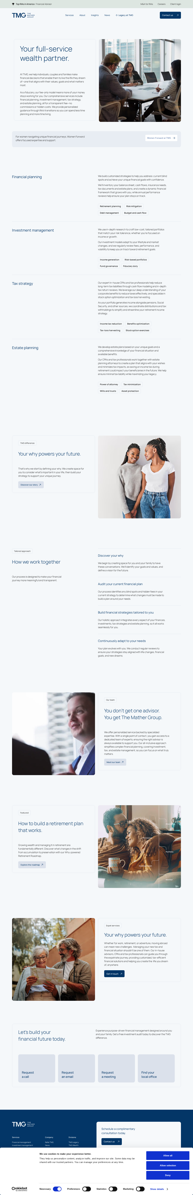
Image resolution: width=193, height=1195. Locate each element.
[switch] (86, 1189)
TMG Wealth (74, 1145)
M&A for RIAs (147, 4)
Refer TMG (49, 1142)
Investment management (22, 1145)
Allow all (167, 1155)
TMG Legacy (74, 1142)
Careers (161, 4)
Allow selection (168, 1165)
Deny (168, 1175)
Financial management (21, 1142)
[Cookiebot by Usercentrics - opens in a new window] (19, 1189)
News (47, 1145)
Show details (157, 1189)
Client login (175, 4)
